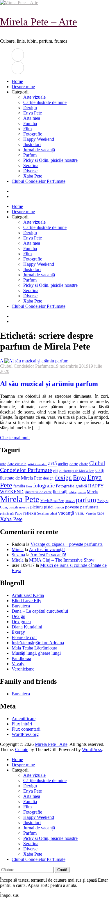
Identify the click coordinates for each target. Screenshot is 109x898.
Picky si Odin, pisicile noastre (50, 160)
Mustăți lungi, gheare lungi (36, 653)
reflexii (29, 513)
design (48, 478)
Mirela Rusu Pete (52, 501)
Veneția (90, 513)
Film (27, 128)
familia (19, 486)
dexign (63, 477)
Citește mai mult (15, 437)
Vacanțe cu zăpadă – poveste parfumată (67, 544)
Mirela (92, 492)
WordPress (92, 749)
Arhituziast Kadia (28, 595)
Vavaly (18, 663)
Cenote (21, 749)
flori (29, 486)
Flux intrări (22, 723)
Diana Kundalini (27, 626)
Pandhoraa (21, 658)
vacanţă (66, 513)
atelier (63, 463)
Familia (30, 123)
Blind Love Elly (26, 600)
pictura (36, 507)
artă (52, 463)
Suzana (18, 554)
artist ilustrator (37, 464)
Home (17, 81)
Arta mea (31, 118)
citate (83, 464)
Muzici (70, 501)
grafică (81, 486)
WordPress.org (25, 734)
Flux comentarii (26, 729)
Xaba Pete (32, 175)
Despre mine (23, 86)
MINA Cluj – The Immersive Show (61, 559)
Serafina (30, 165)
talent (53, 513)
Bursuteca (21, 605)
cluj (55, 471)
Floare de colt (24, 637)
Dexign (30, 107)
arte (3, 463)
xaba (100, 513)
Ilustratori (32, 144)
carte (73, 463)
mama (82, 492)
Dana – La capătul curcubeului (40, 611)
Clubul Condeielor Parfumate (38, 181)
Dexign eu (21, 621)
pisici (48, 507)
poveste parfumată (82, 507)
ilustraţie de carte (38, 492)
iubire (72, 492)
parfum (86, 499)
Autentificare (23, 718)
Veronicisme (23, 668)
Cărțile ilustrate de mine (45, 102)
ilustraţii (60, 491)
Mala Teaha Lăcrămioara (34, 647)
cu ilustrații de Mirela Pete (76, 471)
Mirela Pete (19, 499)
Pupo (18, 513)
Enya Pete (32, 112)
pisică (59, 507)
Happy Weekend (38, 139)
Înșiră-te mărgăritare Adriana (38, 642)
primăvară (7, 513)
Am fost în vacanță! (47, 549)
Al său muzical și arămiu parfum (49, 384)
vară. (79, 512)
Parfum (30, 154)
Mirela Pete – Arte (38, 22)
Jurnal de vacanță (39, 149)
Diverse (30, 170)
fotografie (44, 485)
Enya (79, 477)
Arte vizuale (34, 97)
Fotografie (32, 133)
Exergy (18, 632)
